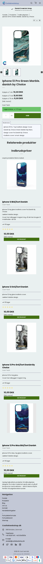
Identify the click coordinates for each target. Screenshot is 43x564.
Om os (4, 506)
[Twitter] (7, 545)
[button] (34, 20)
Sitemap (5, 520)
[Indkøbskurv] (36, 3)
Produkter (5, 501)
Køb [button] (27, 116)
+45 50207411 (10, 535)
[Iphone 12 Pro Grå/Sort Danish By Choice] (21, 342)
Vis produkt (21, 239)
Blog (3, 503)
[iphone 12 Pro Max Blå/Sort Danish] (21, 422)
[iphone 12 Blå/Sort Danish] (21, 179)
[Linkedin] (16, 545)
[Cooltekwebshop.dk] (11, 3)
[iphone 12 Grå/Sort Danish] (21, 264)
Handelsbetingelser (9, 511)
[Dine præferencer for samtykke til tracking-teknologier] (39, 560)
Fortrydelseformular (9, 516)
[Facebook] (3, 545)
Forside (4, 498)
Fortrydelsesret (7, 518)
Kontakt (5, 508)
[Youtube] (12, 545)
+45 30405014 (21, 535)
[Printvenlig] (39, 20)
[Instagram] (20, 545)
